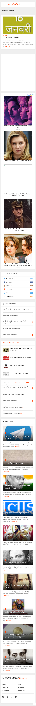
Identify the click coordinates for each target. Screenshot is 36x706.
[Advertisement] (18, 72)
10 (5, 656)
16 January (5, 35)
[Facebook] (3, 696)
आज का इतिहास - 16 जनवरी (11, 37)
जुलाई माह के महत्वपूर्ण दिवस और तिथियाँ (17, 513)
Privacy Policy (5, 690)
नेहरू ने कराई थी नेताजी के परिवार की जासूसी (19, 373)
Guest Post (21, 687)
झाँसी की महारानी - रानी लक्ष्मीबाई (17, 365)
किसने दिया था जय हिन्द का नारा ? (15, 563)
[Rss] (20, 696)
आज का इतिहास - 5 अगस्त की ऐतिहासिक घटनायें (20, 357)
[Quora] (11, 696)
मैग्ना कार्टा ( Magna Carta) (14, 463)
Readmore (7, 46)
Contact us (5, 687)
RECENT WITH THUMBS (11, 343)
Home (4, 684)
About (19, 684)
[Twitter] (16, 696)
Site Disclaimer (22, 690)
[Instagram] (7, 696)
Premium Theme (23, 678)
